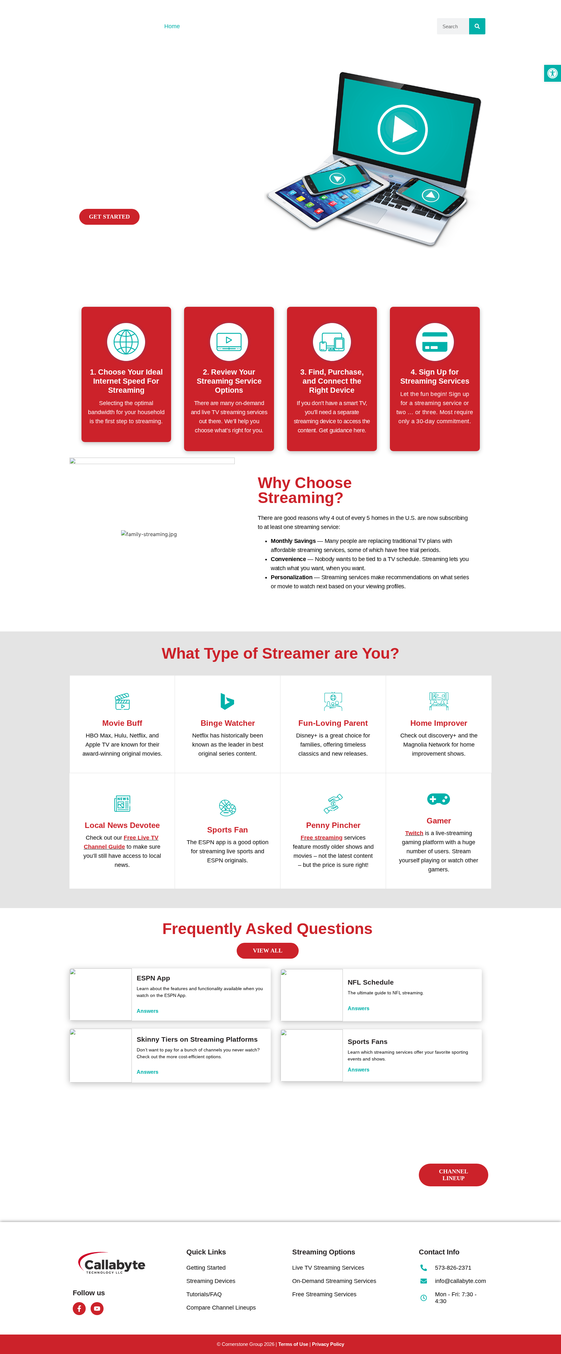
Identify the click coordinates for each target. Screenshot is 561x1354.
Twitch (414, 833)
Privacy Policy (328, 1344)
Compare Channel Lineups (367, 26)
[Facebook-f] (79, 1308)
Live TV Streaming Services (328, 1267)
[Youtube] (97, 1308)
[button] (552, 73)
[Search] (477, 26)
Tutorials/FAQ (307, 26)
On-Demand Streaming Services (334, 1281)
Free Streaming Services (324, 1294)
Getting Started (207, 26)
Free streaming (322, 837)
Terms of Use (293, 1344)
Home (172, 26)
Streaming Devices (210, 1281)
